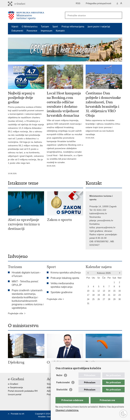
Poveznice (32, 30)
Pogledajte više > (55, 299)
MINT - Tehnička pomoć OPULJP (25, 283)
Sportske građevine (61, 292)
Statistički (62, 389)
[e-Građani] (21, 4)
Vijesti (14, 26)
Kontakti (60, 30)
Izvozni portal (14, 394)
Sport (55, 26)
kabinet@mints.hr (98, 213)
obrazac (108, 231)
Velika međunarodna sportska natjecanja (62, 285)
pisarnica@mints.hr (105, 227)
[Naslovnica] (36, 15)
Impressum (46, 30)
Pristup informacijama (73, 26)
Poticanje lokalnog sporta (65, 278)
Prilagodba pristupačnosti (98, 3)
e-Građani (13, 384)
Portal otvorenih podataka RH (23, 391)
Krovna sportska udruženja (66, 272)
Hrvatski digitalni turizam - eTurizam (26, 274)
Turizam (45, 26)
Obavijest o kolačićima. (67, 410)
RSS (78, 3)
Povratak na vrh (17, 414)
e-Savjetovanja (15, 387)
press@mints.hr (105, 220)
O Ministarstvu (29, 26)
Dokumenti (17, 30)
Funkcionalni (63, 382)
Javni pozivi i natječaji (99, 26)
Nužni (59, 375)
